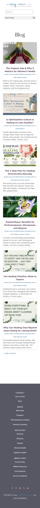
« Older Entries (9, 353)
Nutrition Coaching (20, 424)
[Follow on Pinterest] (16, 488)
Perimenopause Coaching (20, 420)
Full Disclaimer (20, 471)
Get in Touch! (20, 397)
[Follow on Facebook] (12, 488)
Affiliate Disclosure (20, 466)
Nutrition (27, 180)
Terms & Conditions (20, 476)
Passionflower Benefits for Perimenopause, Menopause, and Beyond (20, 225)
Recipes (20, 443)
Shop (20, 401)
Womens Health (22, 77)
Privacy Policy (20, 462)
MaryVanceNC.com (25, 495)
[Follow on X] (23, 488)
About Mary (20, 410)
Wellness (22, 128)
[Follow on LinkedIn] (27, 488)
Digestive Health (19, 180)
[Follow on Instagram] (20, 488)
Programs (20, 415)
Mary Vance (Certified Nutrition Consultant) (18, 74)
